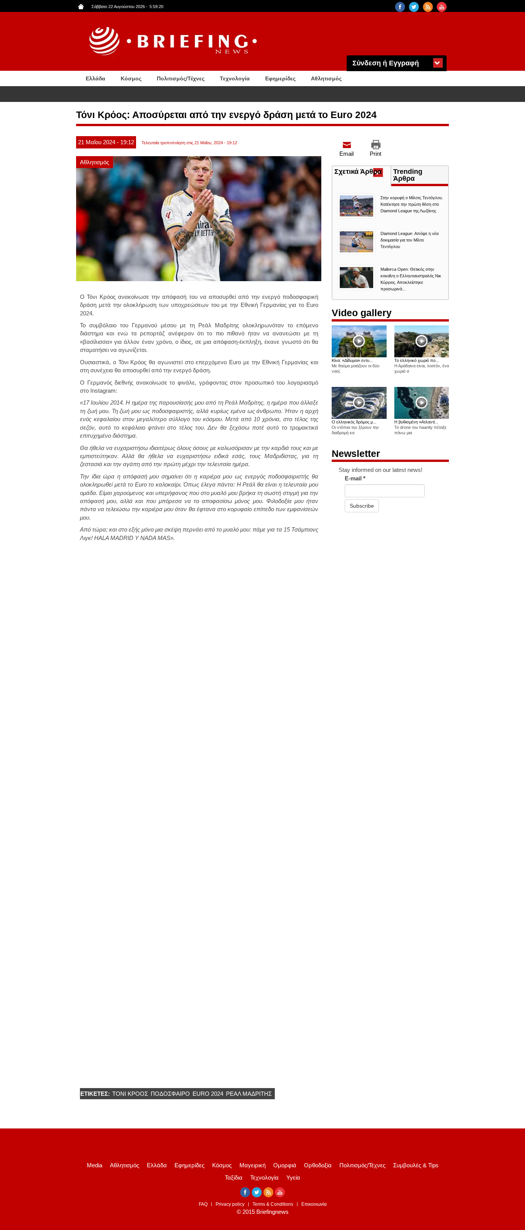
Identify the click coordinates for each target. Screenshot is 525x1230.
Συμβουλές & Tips (416, 1165)
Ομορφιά (284, 1165)
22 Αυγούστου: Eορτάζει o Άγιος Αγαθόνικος (159, 94)
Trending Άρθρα (407, 175)
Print (375, 153)
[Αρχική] (174, 41)
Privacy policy (230, 1204)
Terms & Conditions (273, 1204)
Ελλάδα (95, 78)
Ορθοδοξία (318, 1165)
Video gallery (362, 312)
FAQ (203, 1204)
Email (346, 153)
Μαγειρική (252, 1165)
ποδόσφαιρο (170, 1093)
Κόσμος (131, 78)
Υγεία (293, 1177)
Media (94, 1165)
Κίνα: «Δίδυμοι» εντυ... (352, 360)
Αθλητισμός (326, 78)
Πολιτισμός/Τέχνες (180, 78)
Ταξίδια (234, 1177)
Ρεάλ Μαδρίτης (249, 1093)
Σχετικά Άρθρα (362, 172)
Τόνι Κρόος (130, 1093)
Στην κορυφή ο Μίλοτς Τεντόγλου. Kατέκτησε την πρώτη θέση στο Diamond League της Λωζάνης (411, 204)
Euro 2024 (208, 1093)
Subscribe (362, 506)
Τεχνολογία (235, 78)
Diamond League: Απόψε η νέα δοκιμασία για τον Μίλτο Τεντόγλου (409, 240)
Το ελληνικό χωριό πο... (416, 360)
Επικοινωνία (314, 1204)
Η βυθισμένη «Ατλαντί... (416, 422)
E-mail (355, 478)
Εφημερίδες (280, 78)
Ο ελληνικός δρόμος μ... (354, 422)
